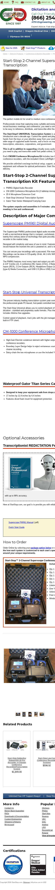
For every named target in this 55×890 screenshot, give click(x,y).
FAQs (7, 814)
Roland (45, 833)
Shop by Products (16, 54)
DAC (44, 822)
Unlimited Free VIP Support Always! (24, 796)
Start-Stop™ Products (35, 48)
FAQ (16, 2)
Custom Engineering (13, 819)
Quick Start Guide (16, 527)
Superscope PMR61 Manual (21, 522)
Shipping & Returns (13, 822)
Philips (45, 811)
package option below (41, 548)
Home (6, 2)
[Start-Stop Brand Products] (23, 50)
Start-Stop (46, 814)
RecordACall (47, 830)
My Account (9, 825)
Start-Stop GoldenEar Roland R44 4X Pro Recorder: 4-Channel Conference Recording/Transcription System (16, 763)
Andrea (45, 825)
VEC (44, 819)
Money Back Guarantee (14, 811)
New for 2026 (11, 48)
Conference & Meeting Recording (38, 54)
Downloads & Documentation (17, 816)
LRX (44, 827)
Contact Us (29, 2)
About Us (45, 2)
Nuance (45, 816)
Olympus (45, 808)
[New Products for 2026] (3, 50)
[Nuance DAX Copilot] (51, 50)
